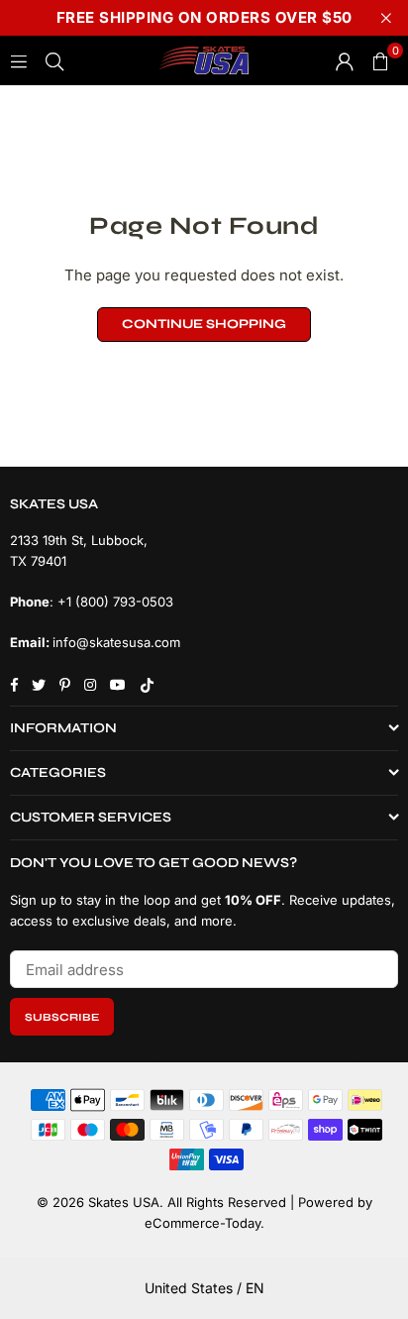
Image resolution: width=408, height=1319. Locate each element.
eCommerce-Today (202, 1223)
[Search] (54, 60)
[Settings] (344, 60)
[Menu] (19, 60)
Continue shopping (204, 324)
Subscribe (62, 1017)
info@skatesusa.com (116, 642)
